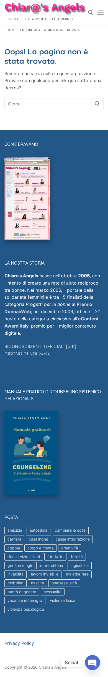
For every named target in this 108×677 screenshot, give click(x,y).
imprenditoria (51, 565)
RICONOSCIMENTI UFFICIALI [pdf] (40, 346)
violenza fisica (62, 600)
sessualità (52, 591)
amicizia (14, 530)
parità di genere (21, 591)
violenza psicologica (25, 609)
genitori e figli (19, 565)
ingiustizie (80, 565)
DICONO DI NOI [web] (27, 353)
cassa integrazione (73, 539)
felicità (77, 556)
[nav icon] (100, 12)
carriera (14, 539)
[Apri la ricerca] (90, 12)
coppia (13, 548)
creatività (69, 548)
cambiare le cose (70, 530)
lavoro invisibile (44, 574)
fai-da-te (55, 556)
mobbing (15, 582)
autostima (38, 530)
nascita (37, 582)
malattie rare (77, 574)
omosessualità (64, 582)
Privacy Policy (19, 643)
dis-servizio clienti (23, 556)
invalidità (15, 574)
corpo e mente (40, 548)
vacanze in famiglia (24, 600)
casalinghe (38, 539)
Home (11, 30)
